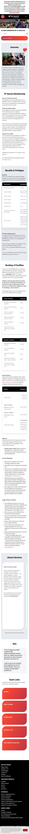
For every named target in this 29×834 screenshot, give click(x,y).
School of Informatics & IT (8, 803)
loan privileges (5, 247)
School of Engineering (7, 799)
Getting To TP (4, 769)
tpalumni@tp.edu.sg (7, 382)
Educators (3, 789)
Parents (3, 787)
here (16, 152)
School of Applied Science (8, 794)
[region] (14, 205)
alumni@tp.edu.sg (6, 159)
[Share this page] (27, 34)
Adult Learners (5, 783)
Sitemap (3, 774)
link (18, 254)
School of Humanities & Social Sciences (11, 801)
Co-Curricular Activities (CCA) (8, 814)
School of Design (5, 798)
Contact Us (4, 772)
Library (3, 810)
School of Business (6, 796)
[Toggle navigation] (26, 17)
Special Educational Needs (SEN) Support (12, 817)
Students (3, 781)
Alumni (3, 785)
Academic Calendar (6, 812)
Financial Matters (5, 816)
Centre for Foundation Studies (9, 805)
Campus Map (4, 770)
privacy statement (6, 832)
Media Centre (4, 767)
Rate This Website (6, 776)
